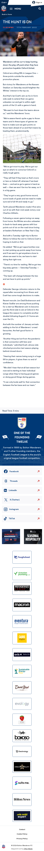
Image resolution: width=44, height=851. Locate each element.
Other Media (28, 849)
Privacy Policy (22, 839)
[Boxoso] (22, 735)
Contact (22, 829)
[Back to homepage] (4, 8)
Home (10, 14)
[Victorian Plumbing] (22, 573)
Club (3, 2)
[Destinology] (22, 751)
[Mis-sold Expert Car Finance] (22, 816)
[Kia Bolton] (22, 654)
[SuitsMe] (22, 783)
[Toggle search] (39, 8)
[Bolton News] (22, 799)
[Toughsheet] (22, 557)
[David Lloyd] (22, 687)
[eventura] (22, 621)
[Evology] (22, 704)
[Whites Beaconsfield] (22, 720)
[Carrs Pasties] (22, 638)
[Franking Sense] (22, 588)
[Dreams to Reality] (22, 767)
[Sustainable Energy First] (22, 671)
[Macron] (22, 605)
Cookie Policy (22, 834)
